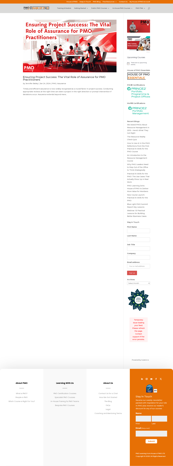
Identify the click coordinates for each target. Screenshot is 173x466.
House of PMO (72, 2)
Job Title (131, 245)
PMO (54, 83)
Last (153, 423)
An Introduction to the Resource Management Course (137, 158)
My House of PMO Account (140, 2)
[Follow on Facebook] (156, 379)
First (138, 423)
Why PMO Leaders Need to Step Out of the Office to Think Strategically (137, 167)
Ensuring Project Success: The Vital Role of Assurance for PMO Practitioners (64, 78)
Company (131, 253)
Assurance (61, 83)
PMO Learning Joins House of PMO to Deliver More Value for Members (137, 188)
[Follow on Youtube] (151, 379)
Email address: (133, 262)
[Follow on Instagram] (147, 379)
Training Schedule (64, 8)
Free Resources (109, 2)
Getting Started (80, 8)
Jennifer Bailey (32, 83)
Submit (151, 441)
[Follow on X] (161, 379)
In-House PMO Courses (121, 8)
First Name (132, 227)
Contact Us (123, 2)
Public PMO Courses (99, 8)
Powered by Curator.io (140, 360)
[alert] (138, 64)
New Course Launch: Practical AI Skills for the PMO (137, 198)
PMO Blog (97, 2)
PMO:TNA (139, 8)
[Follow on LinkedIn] (142, 379)
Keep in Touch (85, 2)
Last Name (132, 236)
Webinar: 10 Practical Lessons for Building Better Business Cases (137, 213)
